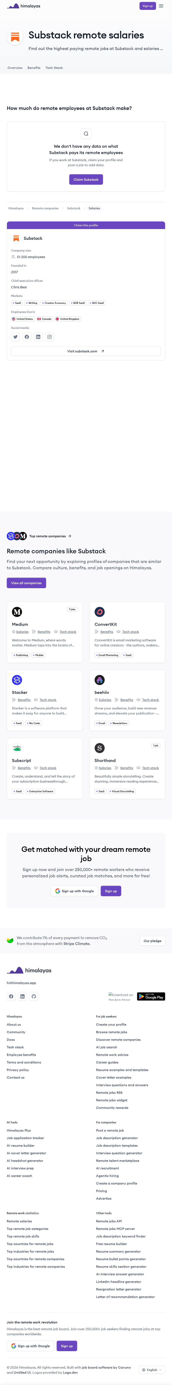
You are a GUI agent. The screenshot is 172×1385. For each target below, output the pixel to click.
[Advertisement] (86, 92)
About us (14, 1024)
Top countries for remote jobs (30, 1244)
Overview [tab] (15, 68)
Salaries (20, 632)
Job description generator (117, 1138)
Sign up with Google (78, 891)
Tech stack (65, 632)
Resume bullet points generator (121, 1259)
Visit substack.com (82, 351)
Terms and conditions (24, 1062)
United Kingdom (69, 318)
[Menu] (161, 6)
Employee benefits (21, 1055)
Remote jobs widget (111, 1100)
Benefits (41, 632)
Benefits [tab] (33, 68)
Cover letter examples (113, 1077)
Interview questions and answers (122, 1085)
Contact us (16, 1077)
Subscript (21, 760)
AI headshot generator (25, 1160)
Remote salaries (19, 1221)
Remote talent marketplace (117, 1160)
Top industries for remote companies (36, 1266)
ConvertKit (106, 624)
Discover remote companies (118, 1039)
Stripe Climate (77, 943)
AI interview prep (20, 1168)
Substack (73, 208)
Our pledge (152, 941)
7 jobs (72, 609)
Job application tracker (25, 1138)
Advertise (103, 1198)
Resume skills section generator (121, 1266)
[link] (16, 208)
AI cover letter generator (26, 1153)
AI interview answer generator (120, 1274)
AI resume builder (20, 1145)
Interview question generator (119, 1153)
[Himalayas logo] (23, 5)
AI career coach (19, 1176)
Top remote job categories (27, 1229)
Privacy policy (18, 1070)
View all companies (26, 583)
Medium (20, 624)
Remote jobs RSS (109, 1092)
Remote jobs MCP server (115, 1229)
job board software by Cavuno (106, 1367)
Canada (46, 318)
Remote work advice (112, 1055)
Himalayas (16, 208)
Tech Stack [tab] (54, 68)
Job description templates (117, 1145)
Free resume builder (111, 1244)
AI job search (106, 1047)
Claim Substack (86, 179)
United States (25, 318)
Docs (11, 1039)
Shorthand (105, 760)
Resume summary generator (118, 1251)
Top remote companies (47, 536)
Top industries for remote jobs (30, 1251)
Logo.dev (70, 1372)
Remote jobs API (109, 1221)
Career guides (107, 1062)
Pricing (101, 1191)
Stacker (19, 692)
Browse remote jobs (111, 1032)
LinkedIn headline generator (118, 1282)
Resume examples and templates (122, 1070)
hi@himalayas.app (21, 983)
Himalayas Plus (19, 1130)
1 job (155, 745)
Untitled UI (22, 1372)
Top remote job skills (23, 1236)
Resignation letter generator (118, 1289)
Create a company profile (116, 1183)
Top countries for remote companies (35, 1259)
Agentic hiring (107, 1176)
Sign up (111, 891)
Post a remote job (110, 1130)
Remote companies (45, 208)
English (152, 1370)
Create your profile (111, 1024)
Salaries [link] (94, 208)
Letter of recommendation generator (125, 1297)
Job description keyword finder (121, 1236)
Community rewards (112, 1108)
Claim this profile (86, 225)
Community (16, 1032)
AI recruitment (107, 1168)
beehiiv (102, 692)
